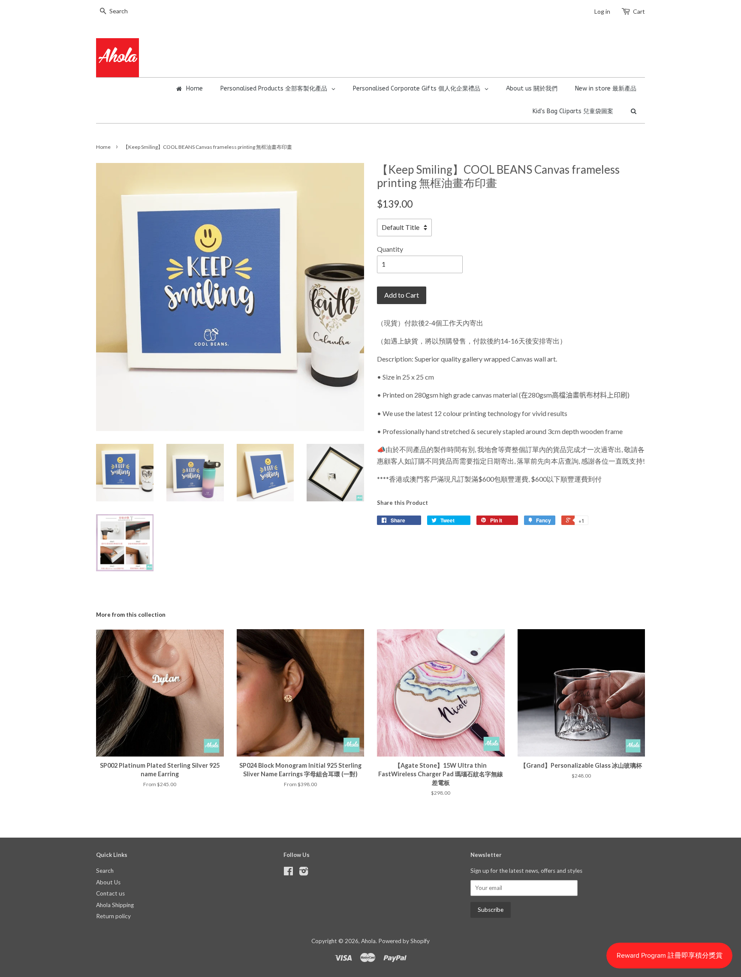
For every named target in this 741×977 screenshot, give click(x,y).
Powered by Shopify (404, 941)
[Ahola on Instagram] (303, 872)
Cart (639, 11)
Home (103, 147)
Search (105, 870)
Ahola (368, 941)
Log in (602, 11)
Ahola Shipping (115, 905)
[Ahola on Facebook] (288, 872)
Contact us (110, 893)
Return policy (113, 916)
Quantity (390, 249)
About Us (108, 882)
